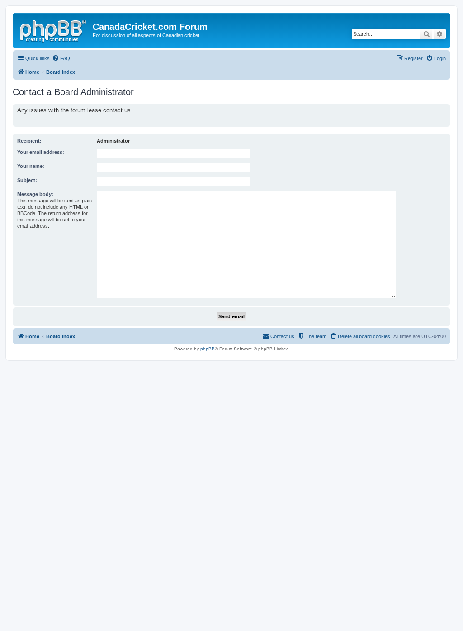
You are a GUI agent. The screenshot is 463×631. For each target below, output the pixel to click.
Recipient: (29, 140)
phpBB (207, 348)
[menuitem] (61, 58)
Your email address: (40, 152)
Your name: (30, 166)
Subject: (27, 180)
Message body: (35, 194)
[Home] (54, 29)
